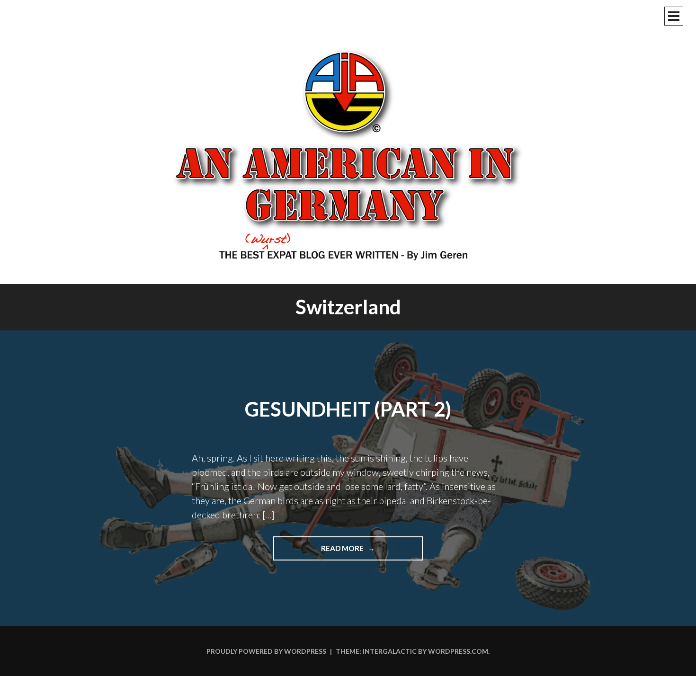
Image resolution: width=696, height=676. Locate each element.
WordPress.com (458, 651)
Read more (368, 551)
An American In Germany (348, 154)
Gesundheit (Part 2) (348, 409)
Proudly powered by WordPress (266, 651)
